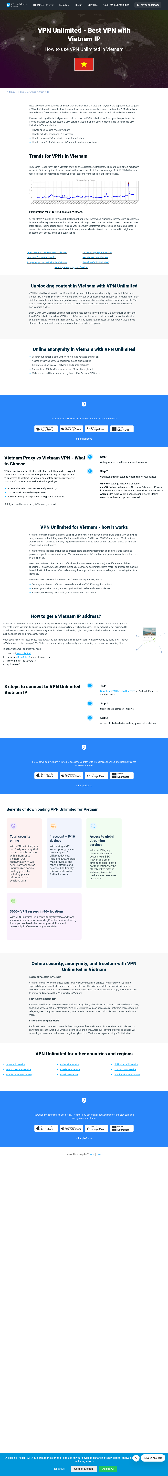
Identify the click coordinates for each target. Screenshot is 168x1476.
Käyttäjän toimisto (150, 5)
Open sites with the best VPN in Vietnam (47, 252)
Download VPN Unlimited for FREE (117, 691)
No (99, 1154)
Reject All (59, 1468)
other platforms (84, 438)
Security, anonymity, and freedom (71, 267)
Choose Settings (84, 1468)
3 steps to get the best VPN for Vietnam (47, 262)
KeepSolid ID (23, 657)
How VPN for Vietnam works (41, 257)
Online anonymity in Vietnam (97, 252)
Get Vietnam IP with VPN (95, 257)
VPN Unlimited (23, 653)
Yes (92, 1154)
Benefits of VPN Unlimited (96, 262)
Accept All (108, 1468)
